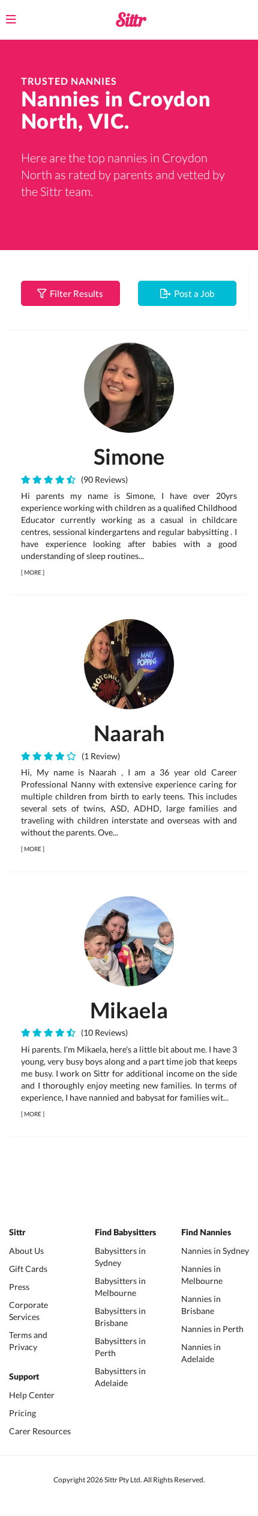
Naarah (129, 733)
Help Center (32, 1395)
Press (19, 1287)
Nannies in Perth (212, 1329)
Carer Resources (40, 1431)
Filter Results (74, 293)
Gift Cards (28, 1269)
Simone (129, 456)
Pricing (22, 1413)
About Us (26, 1251)
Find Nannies (206, 1233)
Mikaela (129, 1010)
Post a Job (192, 293)
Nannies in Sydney (215, 1251)
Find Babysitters (125, 1233)
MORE (32, 572)
